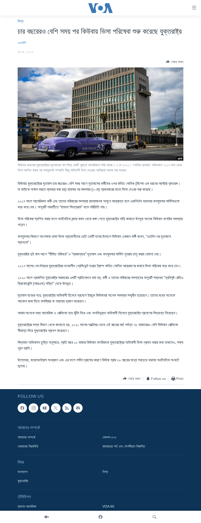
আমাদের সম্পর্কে (26, 437)
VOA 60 (108, 507)
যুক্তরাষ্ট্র (23, 481)
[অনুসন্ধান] (154, 517)
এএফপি (22, 43)
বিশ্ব (20, 21)
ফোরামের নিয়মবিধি (28, 446)
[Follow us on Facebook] (22, 408)
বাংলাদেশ (22, 472)
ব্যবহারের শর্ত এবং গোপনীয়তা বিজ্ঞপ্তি (123, 446)
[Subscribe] (78, 408)
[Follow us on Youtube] (44, 408)
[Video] (46, 517)
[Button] (174, 62)
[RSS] (67, 408)
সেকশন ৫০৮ (109, 437)
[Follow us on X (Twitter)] (55, 408)
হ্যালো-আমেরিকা (27, 507)
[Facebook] (100, 517)
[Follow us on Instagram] (33, 408)
